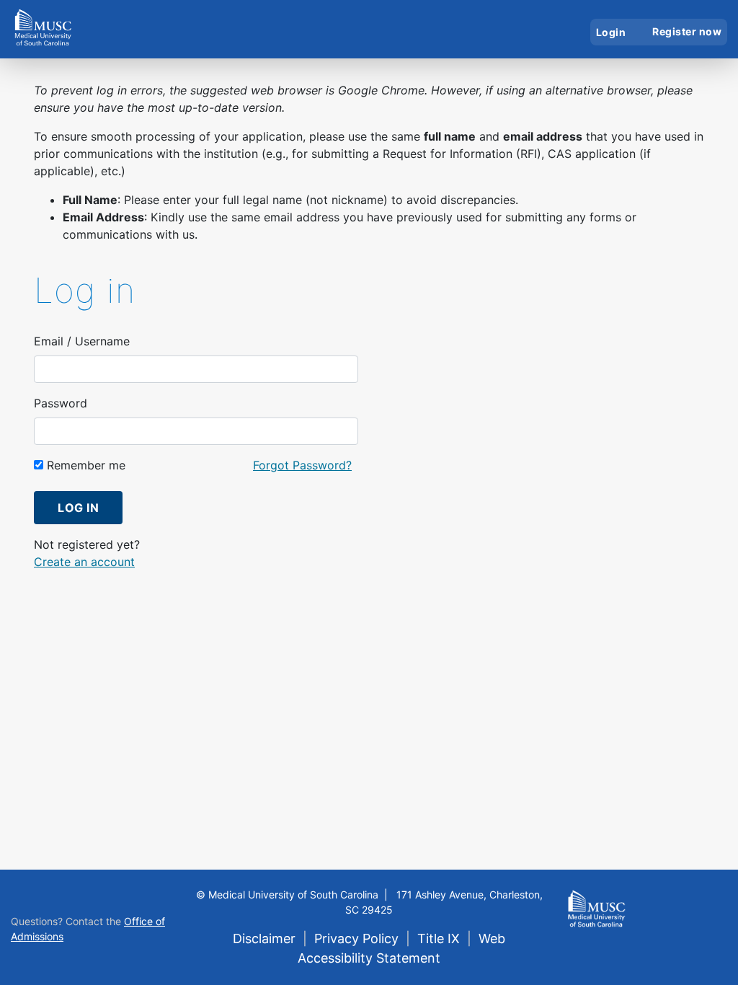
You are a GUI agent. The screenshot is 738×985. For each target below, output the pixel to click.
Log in (78, 507)
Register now (686, 31)
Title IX (438, 938)
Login (611, 32)
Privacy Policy (356, 938)
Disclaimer (264, 938)
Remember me (84, 465)
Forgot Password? (302, 465)
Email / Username (82, 341)
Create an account (84, 562)
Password (60, 403)
